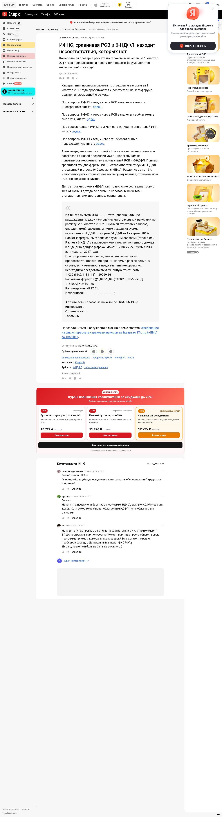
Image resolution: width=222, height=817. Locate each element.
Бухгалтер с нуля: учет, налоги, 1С (60, 415)
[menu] (19, 58)
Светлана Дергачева (72, 471)
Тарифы (45, 14)
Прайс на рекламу (10, 809)
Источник (67, 362)
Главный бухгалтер (70, 475)
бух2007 (66, 496)
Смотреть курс (62, 435)
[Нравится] (68, 78)
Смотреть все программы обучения (110, 445)
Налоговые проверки (96, 367)
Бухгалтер (66, 500)
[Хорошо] (94, 352)
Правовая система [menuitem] (11, 104)
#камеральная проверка (76, 357)
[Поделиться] (77, 78)
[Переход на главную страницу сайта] (11, 14)
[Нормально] (102, 352)
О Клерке (59, 14)
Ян (63, 525)
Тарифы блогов (9, 813)
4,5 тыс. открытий (71, 373)
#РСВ (131, 357)
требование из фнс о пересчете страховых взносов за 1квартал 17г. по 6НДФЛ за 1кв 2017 (110, 332)
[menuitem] (18, 23)
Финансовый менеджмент (153, 415)
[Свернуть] (218, 814)
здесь (97, 107)
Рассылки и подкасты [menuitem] (13, 111)
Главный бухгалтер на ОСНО (105, 415)
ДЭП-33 (84, 475)
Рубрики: (67, 367)
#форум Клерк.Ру (102, 357)
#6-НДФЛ (120, 357)
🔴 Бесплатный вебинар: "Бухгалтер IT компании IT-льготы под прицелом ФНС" (110, 22)
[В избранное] (72, 78)
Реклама (26, 809)
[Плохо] (111, 352)
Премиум (30, 14)
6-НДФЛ (84, 37)
